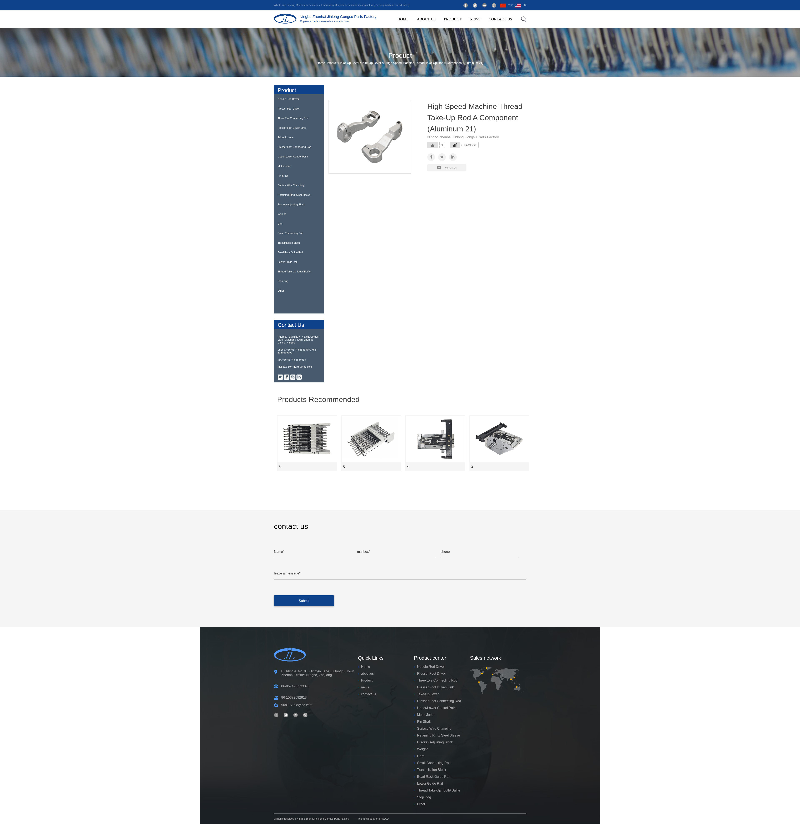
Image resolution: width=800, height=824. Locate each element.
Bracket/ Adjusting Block (291, 204)
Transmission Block (289, 242)
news (475, 19)
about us (426, 19)
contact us (500, 19)
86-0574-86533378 (295, 686)
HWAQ (385, 818)
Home (403, 19)
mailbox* (363, 551)
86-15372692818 (294, 697)
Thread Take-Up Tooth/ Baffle (294, 271)
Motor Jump (284, 166)
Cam (280, 223)
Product (452, 19)
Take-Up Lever (349, 63)
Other (281, 290)
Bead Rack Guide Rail (290, 252)
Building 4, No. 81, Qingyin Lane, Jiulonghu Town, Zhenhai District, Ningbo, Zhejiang (318, 673)
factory (439, 26)
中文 (510, 5)
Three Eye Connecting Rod (466, 26)
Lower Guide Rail (288, 262)
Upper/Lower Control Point (293, 156)
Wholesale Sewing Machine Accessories (297, 5)
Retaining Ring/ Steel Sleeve (294, 195)
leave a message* (287, 573)
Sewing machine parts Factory (392, 5)
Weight (282, 214)
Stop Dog (283, 281)
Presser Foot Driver (289, 108)
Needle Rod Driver (288, 99)
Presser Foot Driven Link (292, 127)
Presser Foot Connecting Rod (294, 147)
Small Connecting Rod (290, 233)
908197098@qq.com (296, 705)
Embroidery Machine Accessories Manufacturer (347, 5)
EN (524, 5)
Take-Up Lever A (372, 63)
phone (445, 551)
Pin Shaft (283, 175)
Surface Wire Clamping (291, 185)
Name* (279, 551)
